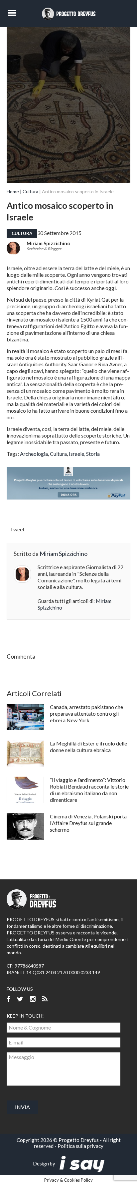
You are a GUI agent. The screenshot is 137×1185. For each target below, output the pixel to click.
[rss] (45, 999)
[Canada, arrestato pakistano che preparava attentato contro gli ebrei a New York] (25, 717)
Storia (93, 453)
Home (13, 191)
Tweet (17, 529)
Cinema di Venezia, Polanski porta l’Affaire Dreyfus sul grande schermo (88, 823)
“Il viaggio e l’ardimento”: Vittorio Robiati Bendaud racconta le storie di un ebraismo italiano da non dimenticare (89, 790)
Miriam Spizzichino (48, 243)
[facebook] (8, 999)
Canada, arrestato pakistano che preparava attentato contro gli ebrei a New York (86, 713)
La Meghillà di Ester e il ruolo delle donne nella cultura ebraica (88, 746)
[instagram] (33, 999)
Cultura (30, 191)
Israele (76, 453)
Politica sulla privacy (80, 1146)
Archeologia (34, 453)
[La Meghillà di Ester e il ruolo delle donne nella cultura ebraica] (25, 753)
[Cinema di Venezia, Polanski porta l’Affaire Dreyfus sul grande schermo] (25, 826)
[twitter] (20, 999)
